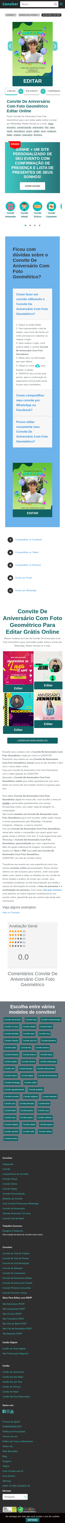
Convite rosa (44, 1034)
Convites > (10, 15)
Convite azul (9, 1103)
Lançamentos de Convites (16, 1174)
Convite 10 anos (11, 1027)
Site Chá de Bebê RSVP (15, 1323)
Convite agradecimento (14, 1089)
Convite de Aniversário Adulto (17, 1278)
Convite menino (28, 1062)
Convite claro (29, 1034)
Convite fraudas (25, 1068)
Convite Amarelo (11, 1055)
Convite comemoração (50, 1020)
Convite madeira (11, 1124)
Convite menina (42, 1048)
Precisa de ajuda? (12, 1421)
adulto (36, 131)
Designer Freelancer (23, 1233)
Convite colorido (11, 1041)
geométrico (19, 131)
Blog (5, 1456)
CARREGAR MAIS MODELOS (32, 740)
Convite (11, 91)
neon (43, 131)
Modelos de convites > (29, 15)
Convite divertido (11, 1034)
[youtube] (12, 1411)
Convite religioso (30, 1096)
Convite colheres (44, 1117)
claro (52, 127)
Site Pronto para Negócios (16, 1353)
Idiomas (7, 1490)
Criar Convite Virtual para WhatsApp (21, 1203)
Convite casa (43, 1110)
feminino (38, 134)
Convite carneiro (11, 1131)
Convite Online (10, 1184)
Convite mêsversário (46, 1068)
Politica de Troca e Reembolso (18, 1441)
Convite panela (26, 1110)
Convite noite (28, 1131)
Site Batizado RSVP (12, 1333)
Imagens (7, 1461)
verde (9, 131)
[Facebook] (4, 1411)
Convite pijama (46, 1124)
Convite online (10, 1075)
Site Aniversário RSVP (13, 1304)
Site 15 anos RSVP (12, 1313)
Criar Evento (9, 1476)
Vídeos (6, 1466)
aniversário (38, 127)
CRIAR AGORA (32, 186)
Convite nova (10, 1117)
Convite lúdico (46, 1027)
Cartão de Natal (10, 1391)
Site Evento (31, 91)
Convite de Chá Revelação (16, 1263)
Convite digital (27, 1075)
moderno (51, 131)
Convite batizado (49, 1096)
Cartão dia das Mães (13, 1377)
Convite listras (46, 1055)
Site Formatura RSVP (13, 1318)
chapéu (17, 134)
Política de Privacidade (14, 1431)
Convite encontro (11, 1096)
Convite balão (10, 1048)
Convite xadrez (26, 1117)
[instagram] (8, 1411)
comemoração (24, 127)
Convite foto (26, 1048)
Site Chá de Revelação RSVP (17, 1328)
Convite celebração (48, 1062)
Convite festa (31, 1020)
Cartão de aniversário (13, 1372)
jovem (29, 131)
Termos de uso (10, 1436)
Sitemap (7, 1481)
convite (5, 803)
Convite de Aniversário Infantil (17, 1283)
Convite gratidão (36, 1089)
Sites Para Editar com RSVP (17, 1297)
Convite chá (9, 1068)
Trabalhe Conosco (12, 1226)
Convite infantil (29, 1027)
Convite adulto (29, 1124)
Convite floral (44, 1103)
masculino (27, 134)
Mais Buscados (10, 1451)
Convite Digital (10, 1188)
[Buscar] (55, 4)
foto (47, 127)
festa (50, 123)
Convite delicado (26, 1103)
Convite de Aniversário (14, 1208)
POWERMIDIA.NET (12, 1426)
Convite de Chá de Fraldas (16, 1253)
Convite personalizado (47, 1075)
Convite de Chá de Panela (16, 1258)
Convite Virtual (10, 1179)
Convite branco (29, 1055)
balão (9, 134)
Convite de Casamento (14, 1273)
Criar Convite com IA (13, 1471)
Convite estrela (45, 1131)
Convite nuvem (10, 1138)
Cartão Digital (10, 1342)
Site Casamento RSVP (14, 1309)
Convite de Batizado (13, 1268)
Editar (18, 688)
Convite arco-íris (30, 1041)
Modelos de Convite (12, 1198)
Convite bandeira (48, 1041)
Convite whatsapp (12, 1082)
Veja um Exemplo (11, 912)
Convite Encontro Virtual (15, 1293)
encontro (11, 127)
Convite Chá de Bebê (13, 1218)
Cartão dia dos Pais (12, 1381)
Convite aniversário (12, 1020)
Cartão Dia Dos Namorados (16, 1396)
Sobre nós (8, 1405)
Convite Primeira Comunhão (17, 1288)
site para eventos (52, 890)
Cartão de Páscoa (12, 1386)
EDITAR (32, 81)
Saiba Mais (18, 668)
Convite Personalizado (14, 1193)
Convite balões (10, 1062)
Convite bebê (10, 1110)
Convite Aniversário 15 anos (16, 1213)
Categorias (8, 1164)
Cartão (6, 1365)
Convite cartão (30, 1082)
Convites (7, 1158)
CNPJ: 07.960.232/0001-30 (16, 1486)
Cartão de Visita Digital (14, 1348)
